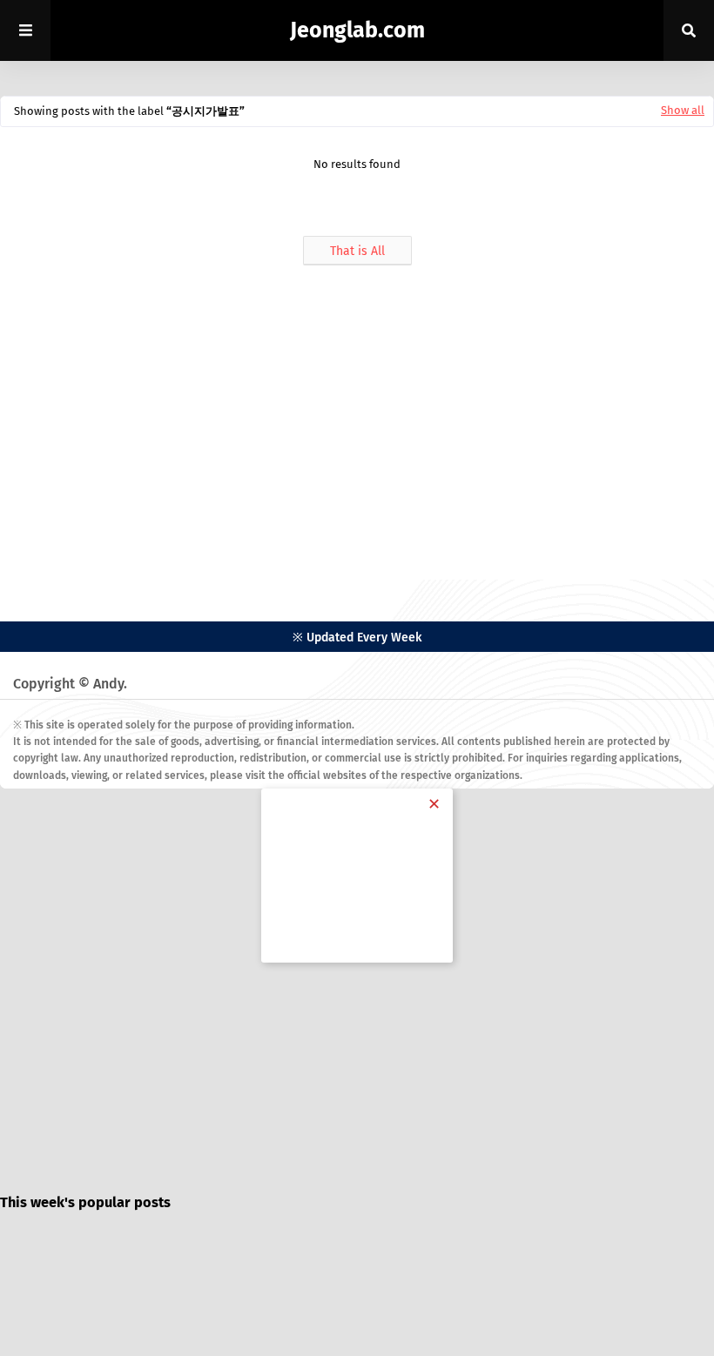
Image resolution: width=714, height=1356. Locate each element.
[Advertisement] (357, 423)
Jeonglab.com (357, 30)
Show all (682, 110)
